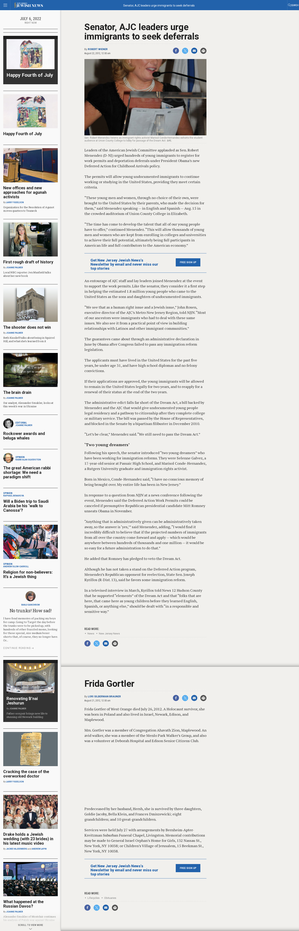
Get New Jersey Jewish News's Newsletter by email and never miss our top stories (124, 264)
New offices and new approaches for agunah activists (25, 192)
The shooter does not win (27, 327)
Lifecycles (93, 897)
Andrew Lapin (39, 849)
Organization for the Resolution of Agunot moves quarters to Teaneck (28, 208)
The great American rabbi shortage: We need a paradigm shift (27, 472)
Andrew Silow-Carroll (16, 566)
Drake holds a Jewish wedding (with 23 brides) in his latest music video (28, 839)
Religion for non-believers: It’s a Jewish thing (28, 574)
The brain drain (17, 392)
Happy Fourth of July (30, 75)
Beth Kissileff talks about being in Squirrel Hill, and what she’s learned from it (29, 339)
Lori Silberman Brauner (104, 696)
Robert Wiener (98, 49)
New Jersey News (109, 633)
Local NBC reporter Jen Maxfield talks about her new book (27, 274)
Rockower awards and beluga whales (24, 435)
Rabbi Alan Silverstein (28, 460)
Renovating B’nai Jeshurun (22, 700)
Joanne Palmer (14, 267)
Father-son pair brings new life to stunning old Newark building (27, 715)
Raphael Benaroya (13, 496)
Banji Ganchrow (30, 605)
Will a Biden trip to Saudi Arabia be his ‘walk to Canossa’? (26, 506)
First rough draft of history (28, 262)
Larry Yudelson (15, 202)
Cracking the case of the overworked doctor (26, 774)
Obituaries (110, 897)
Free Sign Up (188, 262)
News (90, 633)
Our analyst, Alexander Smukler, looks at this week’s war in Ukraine (28, 404)
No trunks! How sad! (31, 610)
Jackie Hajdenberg (16, 849)
